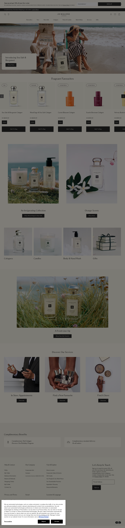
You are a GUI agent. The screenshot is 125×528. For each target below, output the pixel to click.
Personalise (8, 521)
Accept (57, 521)
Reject (44, 521)
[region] (33, 512)
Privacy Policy (43, 517)
